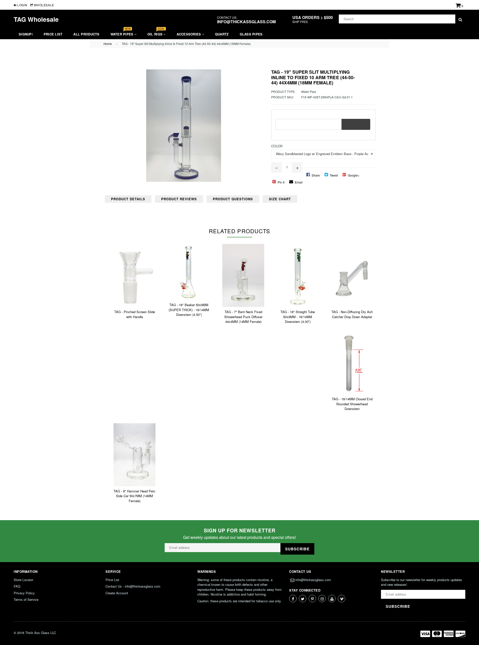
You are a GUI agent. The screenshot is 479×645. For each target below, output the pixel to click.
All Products (86, 34)
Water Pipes (122, 32)
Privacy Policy (24, 593)
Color (276, 146)
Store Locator (23, 579)
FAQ (17, 586)
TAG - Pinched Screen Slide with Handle (134, 314)
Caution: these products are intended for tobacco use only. (239, 601)
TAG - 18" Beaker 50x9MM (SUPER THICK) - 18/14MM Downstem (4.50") (189, 309)
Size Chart (280, 199)
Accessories (189, 34)
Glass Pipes (251, 34)
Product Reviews (179, 199)
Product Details (128, 199)
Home (108, 43)
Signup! (26, 34)
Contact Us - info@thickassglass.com (133, 586)
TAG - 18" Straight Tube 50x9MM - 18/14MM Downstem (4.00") (297, 316)
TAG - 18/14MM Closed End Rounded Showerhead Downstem (352, 404)
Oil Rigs (156, 32)
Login (21, 5)
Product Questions (233, 199)
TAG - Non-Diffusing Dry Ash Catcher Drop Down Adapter (352, 314)
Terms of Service (26, 599)
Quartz (222, 34)
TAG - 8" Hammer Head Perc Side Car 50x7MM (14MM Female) (134, 496)
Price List (53, 34)
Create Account (117, 593)
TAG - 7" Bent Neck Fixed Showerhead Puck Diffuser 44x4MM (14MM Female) (243, 316)
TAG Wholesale (36, 19)
